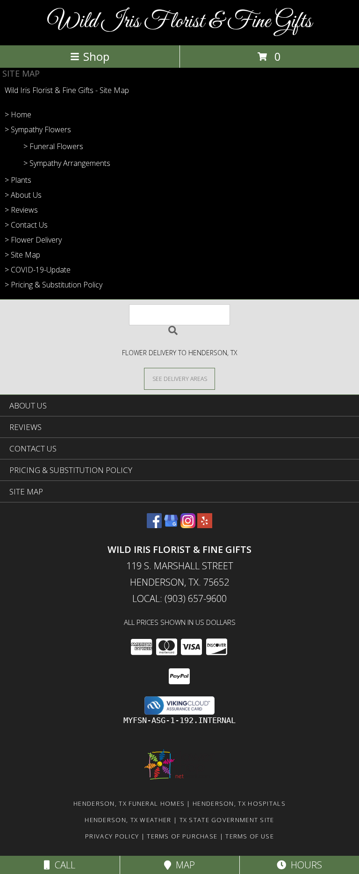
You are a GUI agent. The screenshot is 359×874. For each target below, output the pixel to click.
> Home (18, 114)
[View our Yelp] (204, 525)
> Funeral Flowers (53, 146)
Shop (96, 56)
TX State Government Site (227, 820)
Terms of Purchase (182, 836)
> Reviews (21, 210)
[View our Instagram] (187, 525)
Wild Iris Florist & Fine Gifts (180, 21)
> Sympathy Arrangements (66, 163)
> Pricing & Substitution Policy (53, 284)
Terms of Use (249, 836)
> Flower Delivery (33, 240)
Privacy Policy (112, 836)
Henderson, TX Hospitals (239, 803)
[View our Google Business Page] (171, 525)
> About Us (23, 195)
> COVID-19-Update (38, 270)
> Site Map (22, 255)
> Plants (18, 180)
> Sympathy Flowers (38, 129)
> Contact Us (26, 225)
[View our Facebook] (154, 525)
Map (183, 865)
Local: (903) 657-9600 (179, 598)
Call (62, 865)
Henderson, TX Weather (128, 820)
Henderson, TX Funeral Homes (129, 803)
